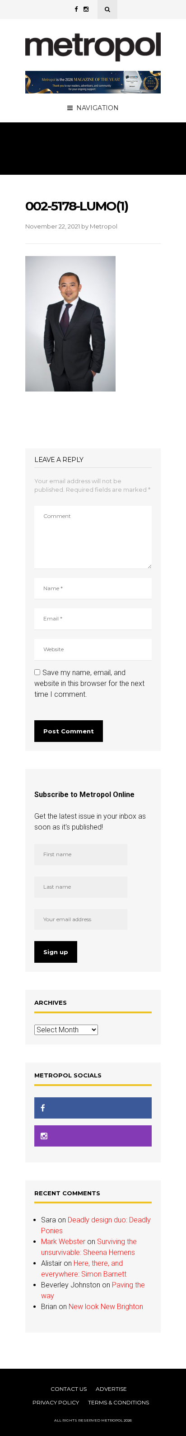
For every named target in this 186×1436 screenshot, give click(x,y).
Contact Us (69, 1388)
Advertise (111, 1388)
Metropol (103, 226)
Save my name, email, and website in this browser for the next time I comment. (89, 683)
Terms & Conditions (118, 1402)
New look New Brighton (106, 1306)
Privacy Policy (56, 1402)
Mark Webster (63, 1241)
